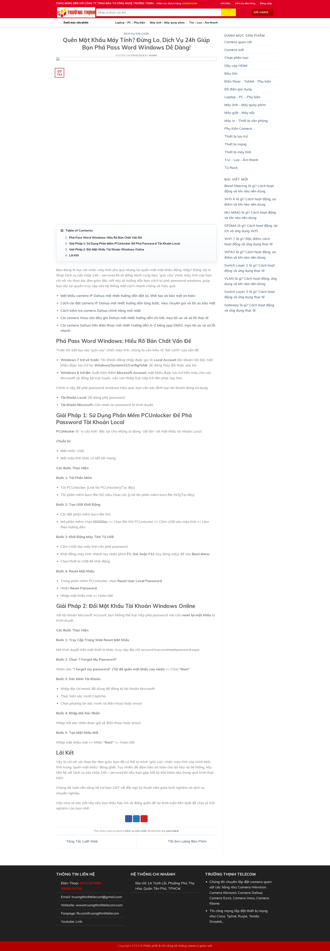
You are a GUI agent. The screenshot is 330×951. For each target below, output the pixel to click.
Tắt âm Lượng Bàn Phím (188, 841)
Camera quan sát (238, 42)
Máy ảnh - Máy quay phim (245, 105)
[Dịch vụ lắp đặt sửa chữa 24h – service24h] (76, 12)
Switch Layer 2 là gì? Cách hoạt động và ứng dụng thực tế (249, 268)
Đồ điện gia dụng (238, 89)
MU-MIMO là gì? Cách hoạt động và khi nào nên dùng (250, 215)
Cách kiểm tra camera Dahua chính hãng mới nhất (101, 310)
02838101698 (189, 3)
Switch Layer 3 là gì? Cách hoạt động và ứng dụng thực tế (249, 294)
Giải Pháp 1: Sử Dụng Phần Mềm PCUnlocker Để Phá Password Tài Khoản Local (124, 243)
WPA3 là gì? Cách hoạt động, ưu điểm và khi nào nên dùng (250, 254)
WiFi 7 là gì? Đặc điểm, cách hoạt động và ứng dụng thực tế (248, 241)
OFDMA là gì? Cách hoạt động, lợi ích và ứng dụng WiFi (250, 228)
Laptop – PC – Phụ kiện (130, 22)
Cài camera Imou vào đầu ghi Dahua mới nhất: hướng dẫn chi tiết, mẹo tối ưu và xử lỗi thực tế (135, 318)
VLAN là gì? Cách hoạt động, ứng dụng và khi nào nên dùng (250, 281)
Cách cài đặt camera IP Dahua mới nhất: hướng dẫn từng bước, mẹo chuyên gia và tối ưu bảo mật (138, 303)
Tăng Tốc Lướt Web (81, 841)
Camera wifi (234, 50)
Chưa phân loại (236, 57)
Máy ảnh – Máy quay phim (167, 22)
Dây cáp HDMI (235, 65)
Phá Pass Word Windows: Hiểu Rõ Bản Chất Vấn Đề (105, 237)
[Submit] (228, 12)
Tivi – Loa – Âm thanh (203, 22)
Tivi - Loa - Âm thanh (241, 160)
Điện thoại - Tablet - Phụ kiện (247, 81)
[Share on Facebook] (128, 818)
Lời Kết (74, 255)
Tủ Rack (231, 167)
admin (153, 55)
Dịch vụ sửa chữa (136, 33)
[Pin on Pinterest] (144, 818)
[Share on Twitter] (136, 818)
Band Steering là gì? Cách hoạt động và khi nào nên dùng (249, 188)
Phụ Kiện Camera (238, 128)
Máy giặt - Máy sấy (239, 112)
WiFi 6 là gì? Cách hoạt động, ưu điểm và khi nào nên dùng (250, 201)
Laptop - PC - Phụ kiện (242, 97)
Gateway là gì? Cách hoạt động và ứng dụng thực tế (249, 307)
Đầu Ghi (230, 73)
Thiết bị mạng (235, 144)
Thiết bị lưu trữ (236, 136)
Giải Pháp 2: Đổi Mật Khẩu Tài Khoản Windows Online (106, 249)
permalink (172, 831)
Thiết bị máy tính (237, 152)
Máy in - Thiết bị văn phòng (246, 120)
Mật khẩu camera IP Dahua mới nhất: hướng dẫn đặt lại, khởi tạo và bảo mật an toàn (128, 295)
